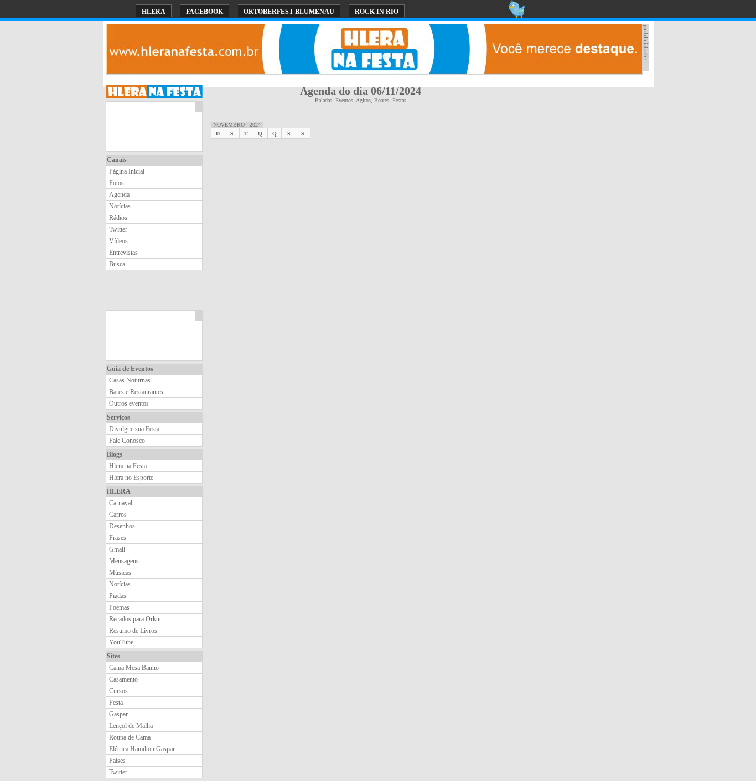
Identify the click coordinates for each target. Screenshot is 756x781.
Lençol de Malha (131, 726)
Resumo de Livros (133, 631)
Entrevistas (123, 252)
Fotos (116, 183)
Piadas (117, 596)
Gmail (117, 549)
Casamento (123, 679)
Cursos (118, 691)
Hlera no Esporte (131, 477)
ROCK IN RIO (376, 11)
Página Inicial (126, 171)
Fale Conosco (127, 440)
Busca (117, 264)
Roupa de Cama (130, 737)
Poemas (119, 607)
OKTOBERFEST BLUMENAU (289, 11)
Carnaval (120, 503)
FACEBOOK (204, 11)
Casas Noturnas (130, 380)
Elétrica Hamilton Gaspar (142, 749)
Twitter (118, 229)
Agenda (119, 194)
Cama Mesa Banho (134, 668)
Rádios (118, 218)
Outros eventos (129, 403)
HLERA (153, 11)
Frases (117, 538)
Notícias (120, 206)
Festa (116, 702)
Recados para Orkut (135, 619)
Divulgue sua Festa (134, 429)
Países (117, 760)
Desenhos (122, 526)
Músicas (120, 572)
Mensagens (124, 561)
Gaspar (118, 714)
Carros (118, 514)
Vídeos (118, 241)
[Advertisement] (150, 126)
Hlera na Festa (128, 466)
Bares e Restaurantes (136, 392)
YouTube (121, 642)
